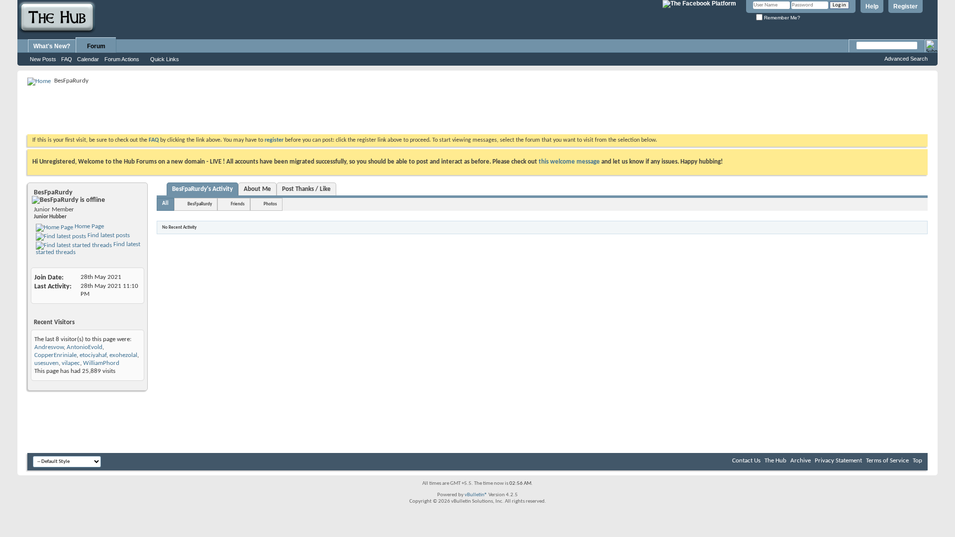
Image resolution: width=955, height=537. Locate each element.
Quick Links (164, 59)
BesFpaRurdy (200, 204)
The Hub (775, 460)
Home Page (88, 226)
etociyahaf (93, 355)
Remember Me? (781, 17)
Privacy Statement (838, 460)
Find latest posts (108, 235)
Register (905, 6)
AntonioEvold (84, 347)
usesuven (46, 363)
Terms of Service (887, 460)
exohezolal (123, 355)
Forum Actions (121, 59)
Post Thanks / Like (306, 189)
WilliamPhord (101, 363)
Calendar (88, 59)
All (165, 203)
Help (871, 6)
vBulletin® (476, 495)
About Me (257, 189)
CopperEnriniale (55, 355)
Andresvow (49, 347)
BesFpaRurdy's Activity (202, 189)
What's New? (51, 46)
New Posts (43, 59)
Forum (96, 46)
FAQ (66, 59)
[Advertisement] (208, 109)
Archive (800, 460)
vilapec (71, 363)
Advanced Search (906, 59)
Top (917, 460)
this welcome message (569, 162)
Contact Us (746, 460)
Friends (238, 204)
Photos (270, 204)
